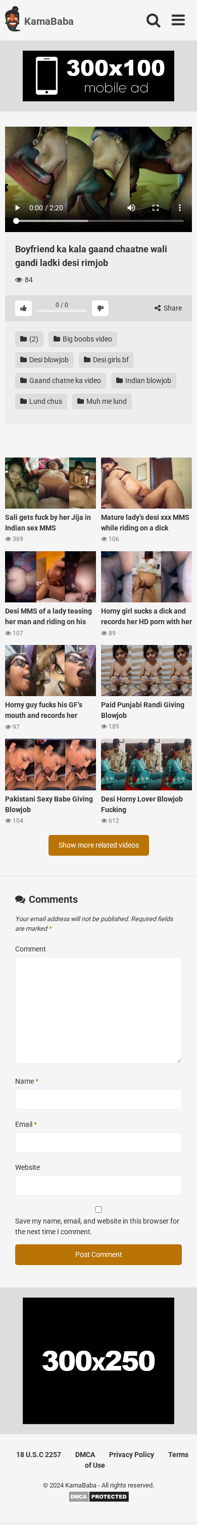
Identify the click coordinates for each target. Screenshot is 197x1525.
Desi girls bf (110, 360)
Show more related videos (99, 845)
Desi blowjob (48, 360)
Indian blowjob (147, 380)
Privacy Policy (131, 1455)
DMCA (85, 1455)
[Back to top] (178, 1504)
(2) (33, 339)
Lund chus (45, 401)
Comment (30, 949)
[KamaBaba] (13, 20)
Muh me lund (106, 401)
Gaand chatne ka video (64, 380)
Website (27, 1167)
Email (26, 1124)
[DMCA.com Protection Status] (98, 1500)
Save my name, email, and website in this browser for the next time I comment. (97, 1226)
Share (172, 308)
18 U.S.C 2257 (38, 1455)
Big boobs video (86, 339)
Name (26, 1081)
